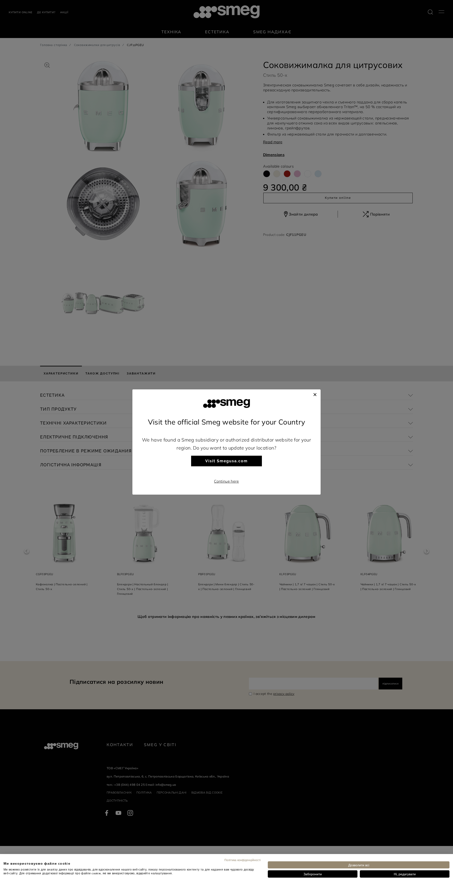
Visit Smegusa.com (226, 461)
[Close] (315, 394)
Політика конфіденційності (242, 860)
